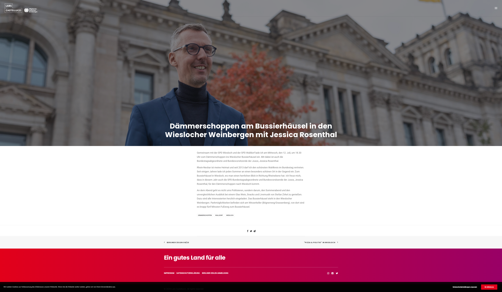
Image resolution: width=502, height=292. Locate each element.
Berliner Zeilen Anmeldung (215, 273)
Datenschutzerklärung (188, 273)
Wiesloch (229, 215)
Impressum (169, 273)
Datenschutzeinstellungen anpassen (465, 287)
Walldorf (219, 215)
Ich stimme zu (489, 287)
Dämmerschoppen (205, 215)
